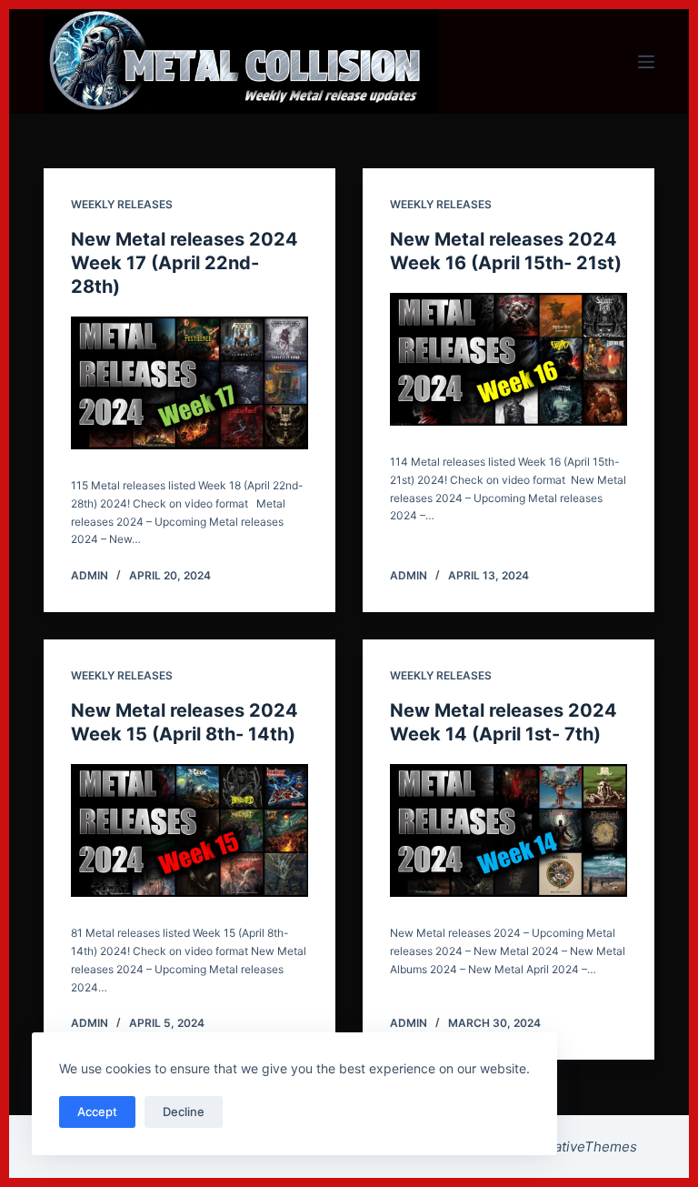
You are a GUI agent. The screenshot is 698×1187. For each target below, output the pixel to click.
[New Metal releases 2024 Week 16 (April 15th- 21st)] (508, 359)
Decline (183, 1111)
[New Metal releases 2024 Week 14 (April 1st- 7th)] (508, 831)
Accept (97, 1111)
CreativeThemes (584, 1146)
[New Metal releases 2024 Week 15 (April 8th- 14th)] (189, 830)
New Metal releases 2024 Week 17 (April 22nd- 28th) (184, 262)
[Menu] (646, 62)
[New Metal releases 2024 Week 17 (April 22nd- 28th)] (189, 383)
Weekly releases (122, 204)
